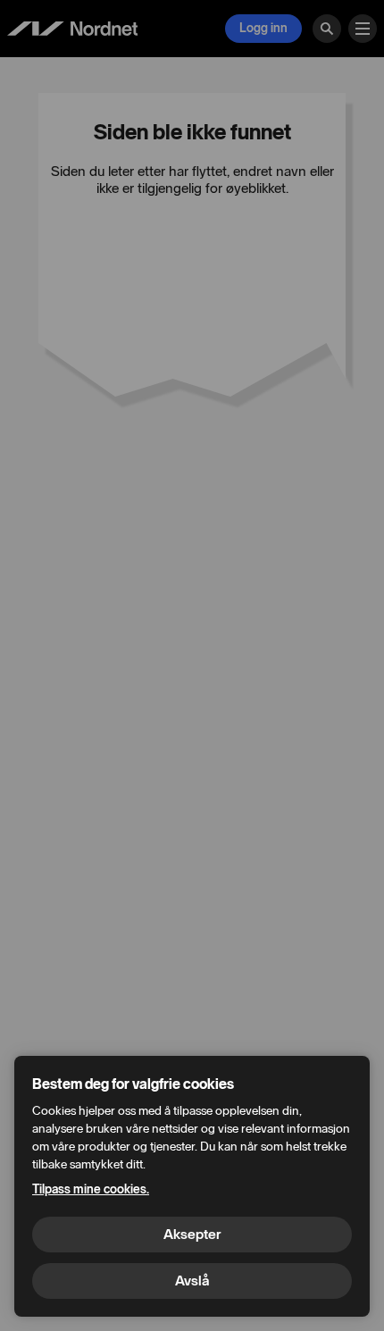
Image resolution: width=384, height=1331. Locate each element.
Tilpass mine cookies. (90, 1189)
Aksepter (192, 1234)
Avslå (192, 1280)
